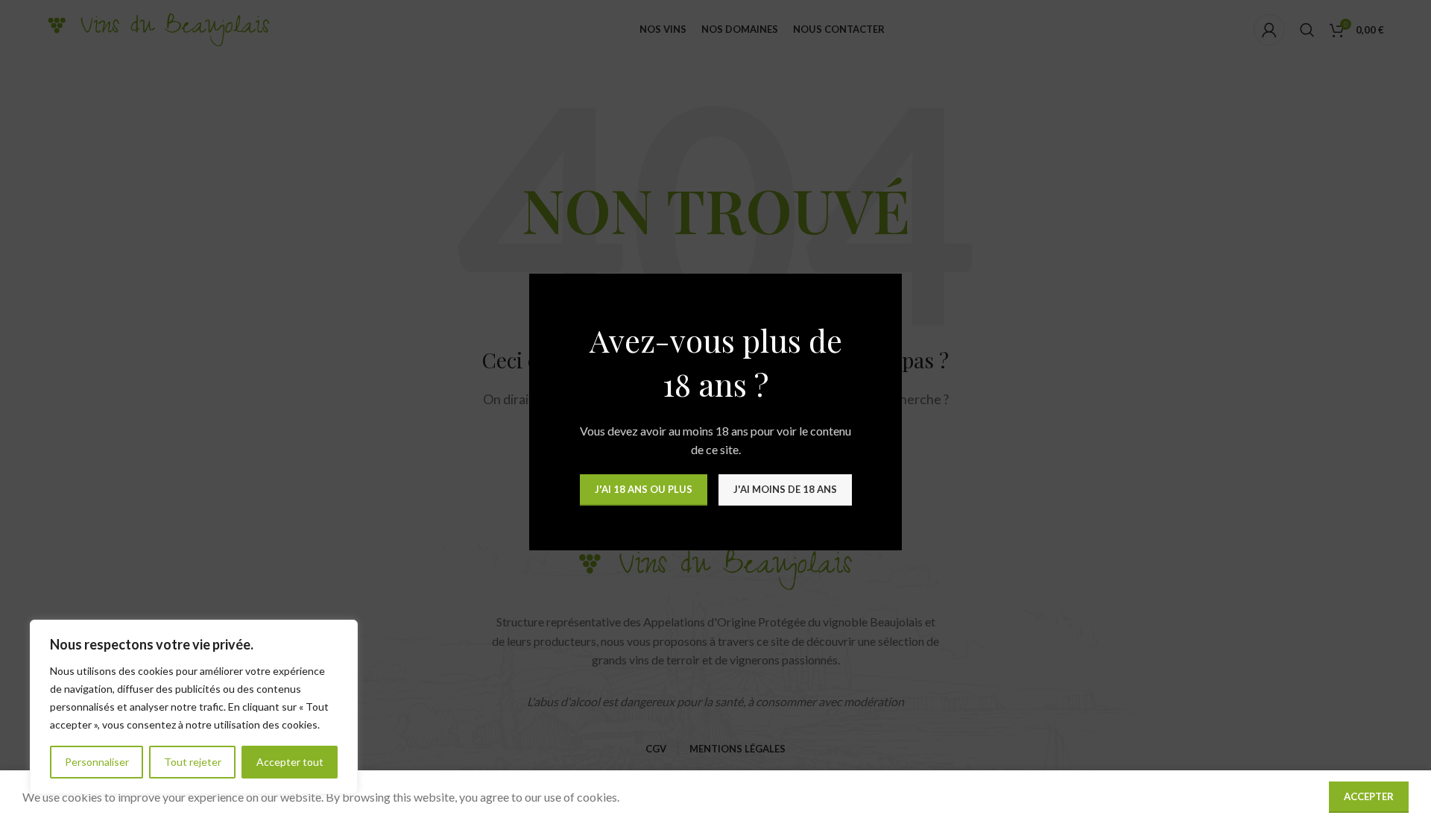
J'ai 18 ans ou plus (643, 489)
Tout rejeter (192, 761)
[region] (194, 707)
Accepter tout (289, 761)
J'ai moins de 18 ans (785, 489)
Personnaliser (97, 761)
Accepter (1369, 796)
